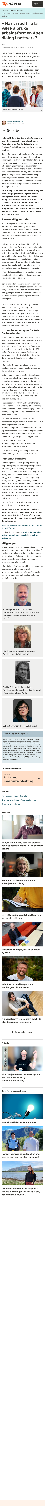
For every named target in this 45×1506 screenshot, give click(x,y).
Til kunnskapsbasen (24, 1032)
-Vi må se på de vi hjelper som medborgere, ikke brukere (17, 986)
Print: (14, 130)
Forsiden (5, 11)
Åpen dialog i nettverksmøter (15, 796)
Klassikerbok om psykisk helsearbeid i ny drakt (21, 951)
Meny (36, 4)
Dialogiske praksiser (11, 800)
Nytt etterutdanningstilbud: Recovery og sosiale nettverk (21, 916)
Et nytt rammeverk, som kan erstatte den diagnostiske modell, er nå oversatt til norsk (22, 845)
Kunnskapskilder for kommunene (19, 1122)
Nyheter (16, 804)
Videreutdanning (28, 800)
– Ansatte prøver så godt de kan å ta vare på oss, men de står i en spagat (21, 1155)
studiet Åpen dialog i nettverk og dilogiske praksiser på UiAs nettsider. (22, 535)
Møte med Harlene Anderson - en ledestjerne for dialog (19, 882)
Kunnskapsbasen (16, 11)
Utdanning (6, 804)
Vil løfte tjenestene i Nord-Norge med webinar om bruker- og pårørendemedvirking (21, 1077)
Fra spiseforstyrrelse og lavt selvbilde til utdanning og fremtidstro (21, 1020)
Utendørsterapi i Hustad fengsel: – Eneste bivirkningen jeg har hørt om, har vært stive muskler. (21, 1191)
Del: (4, 130)
